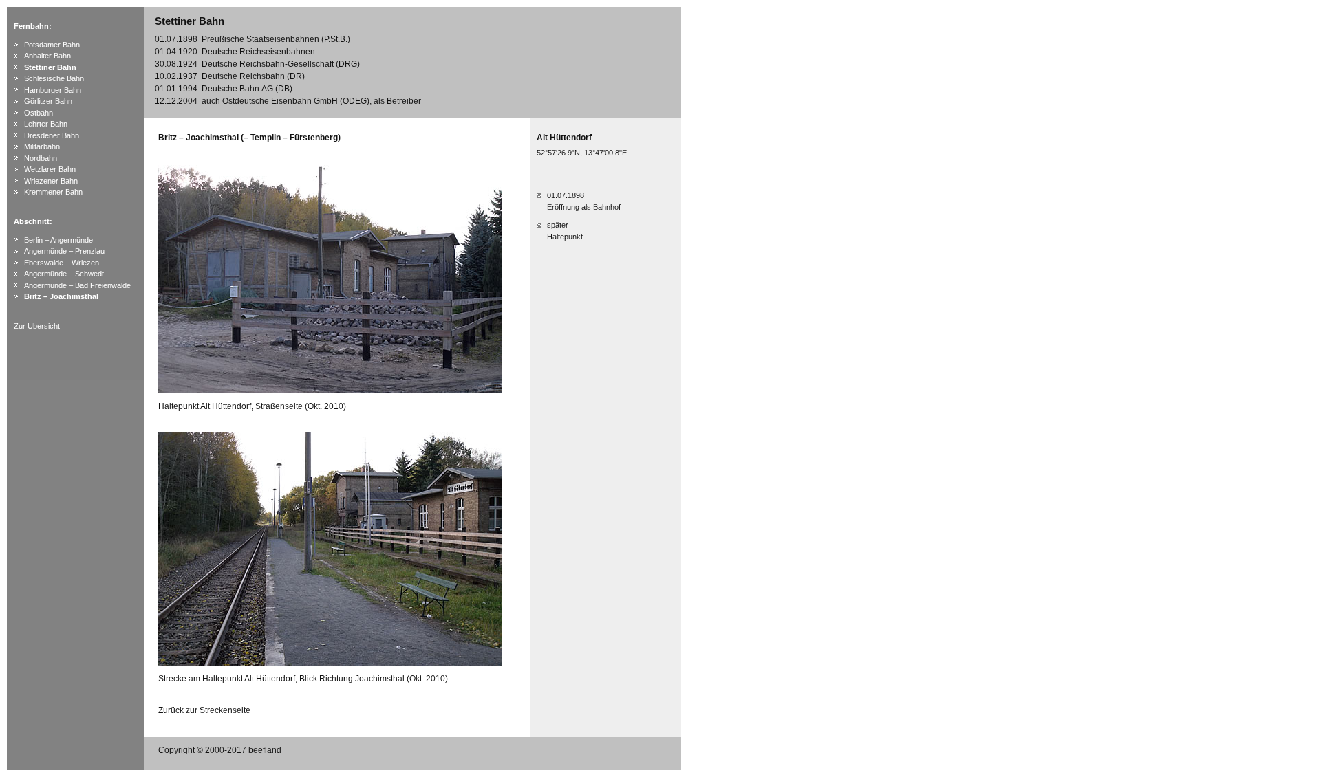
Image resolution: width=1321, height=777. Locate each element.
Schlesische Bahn (54, 78)
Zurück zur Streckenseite (204, 710)
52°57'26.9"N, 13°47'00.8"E (582, 153)
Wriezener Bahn (51, 181)
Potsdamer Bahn (52, 45)
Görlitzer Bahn (48, 101)
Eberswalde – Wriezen (61, 263)
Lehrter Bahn (45, 124)
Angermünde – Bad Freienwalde (77, 285)
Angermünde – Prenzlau (64, 251)
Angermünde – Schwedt (64, 274)
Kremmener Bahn (53, 192)
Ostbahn (38, 113)
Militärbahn (42, 146)
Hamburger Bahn (52, 90)
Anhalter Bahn (47, 56)
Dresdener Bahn (51, 135)
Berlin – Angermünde (58, 240)
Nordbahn (40, 158)
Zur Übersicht (37, 326)
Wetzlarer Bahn (50, 169)
